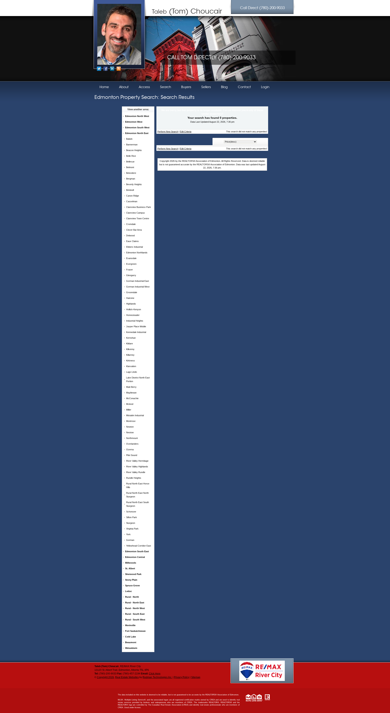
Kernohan (131, 338)
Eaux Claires (132, 241)
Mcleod (129, 404)
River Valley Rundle (135, 472)
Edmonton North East (136, 133)
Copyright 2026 (105, 677)
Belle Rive (131, 156)
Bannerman (132, 144)
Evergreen (131, 264)
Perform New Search (167, 131)
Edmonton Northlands (136, 252)
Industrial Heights (134, 321)
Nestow (130, 432)
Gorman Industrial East (137, 281)
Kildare (129, 343)
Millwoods (130, 563)
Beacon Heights (134, 150)
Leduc (128, 591)
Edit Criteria (185, 131)
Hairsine (130, 298)
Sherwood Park (133, 574)
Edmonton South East (137, 551)
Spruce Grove (132, 585)
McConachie (132, 398)
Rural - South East (135, 614)
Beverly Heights (134, 184)
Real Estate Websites (127, 677)
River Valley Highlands (137, 466)
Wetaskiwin (131, 648)
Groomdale (131, 292)
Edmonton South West (137, 127)
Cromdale (131, 224)
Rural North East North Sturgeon (137, 495)
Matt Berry (131, 387)
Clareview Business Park (138, 207)
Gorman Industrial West (138, 286)
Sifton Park (131, 517)
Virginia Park (132, 528)
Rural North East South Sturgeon (137, 504)
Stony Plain (131, 580)
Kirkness (130, 360)
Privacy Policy (181, 677)
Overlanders (132, 444)
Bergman (130, 178)
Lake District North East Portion (138, 379)
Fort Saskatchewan (135, 631)
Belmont (130, 167)
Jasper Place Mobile (136, 326)
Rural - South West (135, 619)
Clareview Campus (135, 213)
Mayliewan (131, 392)
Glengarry (131, 275)
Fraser (129, 269)
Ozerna (130, 449)
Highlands (131, 303)
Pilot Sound (131, 455)
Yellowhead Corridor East (138, 545)
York (128, 534)
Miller (128, 409)
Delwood (130, 235)
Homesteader (133, 315)
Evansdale (131, 258)
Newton (130, 427)
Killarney (130, 355)
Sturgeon (130, 523)
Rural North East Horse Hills (137, 485)
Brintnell (130, 190)
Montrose (130, 421)
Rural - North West (135, 608)
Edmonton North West (137, 116)
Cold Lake (130, 636)
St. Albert (130, 568)
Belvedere (131, 173)
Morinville (130, 625)
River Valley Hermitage (137, 461)
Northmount (132, 438)
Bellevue (130, 161)
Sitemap (195, 677)
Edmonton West (133, 122)
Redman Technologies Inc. (157, 677)
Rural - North (132, 597)
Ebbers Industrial (134, 247)
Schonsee (131, 511)
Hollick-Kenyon (133, 309)
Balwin (129, 139)
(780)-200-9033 (262, 8)
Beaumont (130, 642)
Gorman (130, 540)
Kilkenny (130, 349)
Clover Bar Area (134, 230)
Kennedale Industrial (136, 332)
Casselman (131, 201)
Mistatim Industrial (135, 415)
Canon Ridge (132, 195)
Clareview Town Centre (137, 218)
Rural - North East (134, 602)
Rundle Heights (133, 478)
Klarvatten (131, 366)
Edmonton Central (135, 557)
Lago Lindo (131, 372)
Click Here (154, 673)
